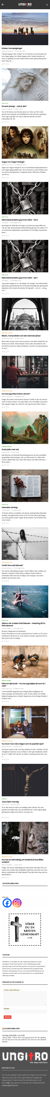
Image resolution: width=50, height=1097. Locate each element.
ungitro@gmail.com (10, 1085)
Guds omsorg (28, 966)
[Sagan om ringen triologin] (25, 142)
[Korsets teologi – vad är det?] (25, 84)
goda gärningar (7, 966)
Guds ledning (19, 966)
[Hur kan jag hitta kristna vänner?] (25, 372)
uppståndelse (39, 973)
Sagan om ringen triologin (13, 162)
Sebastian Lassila (7, 164)
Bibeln (16, 962)
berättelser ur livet (7, 962)
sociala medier (13, 973)
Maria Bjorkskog (7, 51)
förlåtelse (30, 964)
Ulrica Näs (5, 804)
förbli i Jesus (23, 964)
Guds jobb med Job (10, 449)
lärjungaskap (13, 971)
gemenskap (36, 964)
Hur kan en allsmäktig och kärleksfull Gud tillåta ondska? (22, 860)
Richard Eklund (7, 568)
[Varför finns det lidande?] (25, 543)
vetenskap (5, 975)
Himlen (4, 969)
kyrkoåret (36, 969)
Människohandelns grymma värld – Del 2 (20, 220)
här (8, 1083)
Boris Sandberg (7, 865)
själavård (5, 973)
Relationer (38, 971)
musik (25, 971)
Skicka (7, 1017)
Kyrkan (31, 969)
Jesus (8, 969)
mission (20, 971)
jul (11, 969)
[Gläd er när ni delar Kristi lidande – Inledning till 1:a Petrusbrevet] (25, 601)
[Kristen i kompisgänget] (25, 29)
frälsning (16, 964)
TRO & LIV (5, 103)
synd (19, 973)
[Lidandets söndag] (25, 485)
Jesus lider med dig (10, 801)
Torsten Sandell (7, 338)
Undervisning (7, 446)
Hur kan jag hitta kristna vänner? (16, 393)
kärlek (41, 969)
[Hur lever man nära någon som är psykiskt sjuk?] (25, 722)
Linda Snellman (7, 688)
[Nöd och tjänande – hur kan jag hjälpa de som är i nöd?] (25, 662)
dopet (39, 962)
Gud (13, 966)
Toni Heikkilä (6, 510)
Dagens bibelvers (12, 1028)
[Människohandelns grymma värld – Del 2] (25, 198)
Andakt (4, 799)
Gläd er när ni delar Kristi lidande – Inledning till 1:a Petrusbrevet (23, 624)
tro (33, 973)
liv (8, 971)
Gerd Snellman (7, 746)
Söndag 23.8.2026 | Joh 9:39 (13, 1035)
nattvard (29, 971)
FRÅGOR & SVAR (7, 332)
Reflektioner (6, 680)
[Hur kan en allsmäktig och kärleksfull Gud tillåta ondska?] (25, 838)
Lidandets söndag (9, 507)
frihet (11, 964)
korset (14, 969)
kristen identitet (24, 969)
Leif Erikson (5, 452)
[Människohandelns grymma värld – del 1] (25, 256)
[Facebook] (7, 903)
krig (18, 969)
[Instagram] (17, 903)
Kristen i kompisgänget (12, 48)
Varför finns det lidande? (12, 565)
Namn (6, 1008)
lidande (4, 971)
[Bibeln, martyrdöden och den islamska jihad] (25, 314)
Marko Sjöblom (7, 109)
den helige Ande (25, 962)
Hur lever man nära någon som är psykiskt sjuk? (23, 743)
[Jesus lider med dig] (25, 780)
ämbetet (11, 975)
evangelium (6, 964)
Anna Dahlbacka (7, 396)
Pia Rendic (5, 222)
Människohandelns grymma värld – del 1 (19, 277)
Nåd (34, 971)
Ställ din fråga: (12, 990)
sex (43, 971)
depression (34, 962)
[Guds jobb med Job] (25, 428)
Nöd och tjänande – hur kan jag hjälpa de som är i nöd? (23, 684)
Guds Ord (35, 966)
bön (19, 962)
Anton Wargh (6, 628)
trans (30, 973)
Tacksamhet (25, 973)
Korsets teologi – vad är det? (14, 106)
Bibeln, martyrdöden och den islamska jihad (21, 335)
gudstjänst (41, 966)
